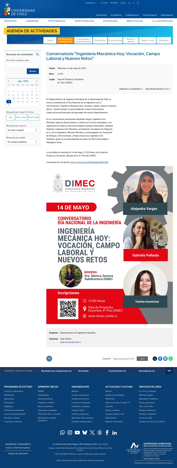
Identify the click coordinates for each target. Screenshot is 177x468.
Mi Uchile (114, 3)
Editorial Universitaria (114, 421)
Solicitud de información (18, 453)
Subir (49, 359)
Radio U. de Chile (112, 402)
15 (32, 95)
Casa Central (103, 444)
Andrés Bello (61, 448)
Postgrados (56, 20)
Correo (123, 3)
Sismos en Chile (145, 418)
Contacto (102, 454)
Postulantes (101, 15)
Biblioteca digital (146, 395)
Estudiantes (116, 15)
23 (37, 98)
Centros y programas (80, 414)
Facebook (160, 358)
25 (13, 102)
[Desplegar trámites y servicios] (169, 370)
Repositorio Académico (148, 398)
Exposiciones (115, 40)
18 (13, 98)
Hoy (10, 117)
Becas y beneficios (45, 406)
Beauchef (70, 448)
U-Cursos (104, 3)
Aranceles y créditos (46, 402)
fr (133, 3)
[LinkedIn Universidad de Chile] (114, 432)
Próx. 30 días (33, 117)
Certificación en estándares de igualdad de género (153, 463)
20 (23, 98)
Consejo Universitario (80, 395)
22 (32, 98)
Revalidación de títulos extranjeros (47, 419)
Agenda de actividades (32, 30)
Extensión (110, 20)
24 (9, 102)
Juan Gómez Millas (96, 448)
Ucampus (152, 391)
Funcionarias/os (150, 15)
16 (37, 95)
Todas (50, 40)
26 (18, 102)
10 (9, 95)
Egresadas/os (167, 15)
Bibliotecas (135, 20)
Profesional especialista (14, 410)
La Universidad (162, 20)
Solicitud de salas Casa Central (152, 421)
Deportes (163, 40)
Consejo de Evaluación (81, 402)
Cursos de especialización (15, 414)
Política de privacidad (95, 460)
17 (9, 98)
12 (18, 95)
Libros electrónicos (147, 402)
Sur (106, 448)
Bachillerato (9, 395)
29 (32, 102)
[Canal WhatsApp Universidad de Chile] (62, 432)
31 (9, 105)
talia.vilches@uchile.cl (70, 342)
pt (138, 3)
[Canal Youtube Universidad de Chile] (77, 432)
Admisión (10, 20)
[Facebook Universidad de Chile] (107, 432)
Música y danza (131, 40)
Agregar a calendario (130, 89)
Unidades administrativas (82, 421)
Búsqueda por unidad (15, 137)
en (129, 3)
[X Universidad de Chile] (92, 432)
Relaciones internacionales (82, 418)
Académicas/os (132, 15)
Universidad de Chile (69, 460)
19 (18, 98)
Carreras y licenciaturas (13, 391)
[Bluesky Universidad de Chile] (84, 432)
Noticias (108, 391)
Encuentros (100, 40)
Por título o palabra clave (17, 60)
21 (27, 98)
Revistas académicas (147, 410)
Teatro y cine (147, 40)
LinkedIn (165, 358)
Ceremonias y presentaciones (83, 40)
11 (13, 95)
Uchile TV (126, 402)
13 (23, 95)
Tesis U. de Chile (146, 406)
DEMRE (41, 391)
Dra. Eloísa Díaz (82, 448)
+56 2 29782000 (60, 454)
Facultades (90, 3)
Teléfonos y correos (76, 454)
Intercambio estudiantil (47, 410)
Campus (52, 448)
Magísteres (8, 406)
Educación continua (12, 418)
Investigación (84, 20)
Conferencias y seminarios (65, 40)
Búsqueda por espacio (16, 125)
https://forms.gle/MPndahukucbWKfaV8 (89, 162)
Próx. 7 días (21, 117)
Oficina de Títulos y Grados (49, 414)
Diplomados (9, 398)
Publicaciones (111, 418)
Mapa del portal (91, 454)
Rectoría (75, 391)
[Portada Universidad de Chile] (20, 8)
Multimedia (109, 398)
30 (37, 102)
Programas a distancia (13, 421)
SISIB (58, 460)
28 (27, 102)
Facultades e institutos (81, 406)
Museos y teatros (112, 410)
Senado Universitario (80, 398)
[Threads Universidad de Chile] (99, 432)
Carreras (32, 20)
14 (27, 95)
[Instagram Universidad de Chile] (69, 432)
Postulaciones (43, 395)
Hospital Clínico (78, 410)
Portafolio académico (148, 414)
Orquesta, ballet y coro (114, 414)
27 (23, 102)
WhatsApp (170, 358)
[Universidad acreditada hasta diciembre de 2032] (150, 450)
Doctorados (9, 402)
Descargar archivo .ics (156, 89)
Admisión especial (45, 398)
